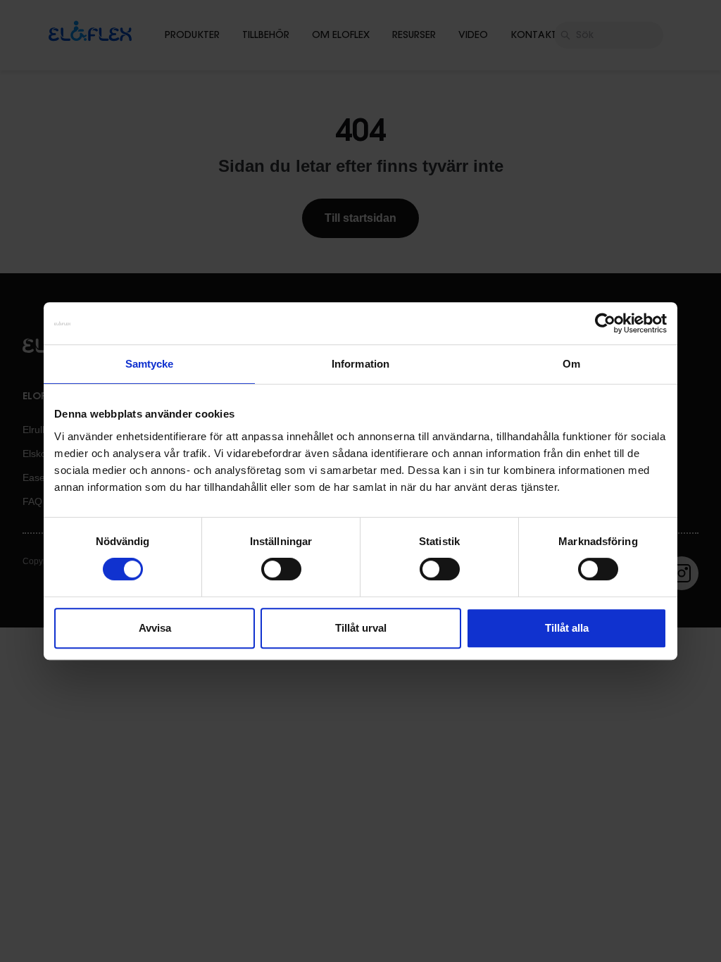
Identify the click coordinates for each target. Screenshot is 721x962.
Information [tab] (360, 364)
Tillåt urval (361, 628)
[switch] (281, 569)
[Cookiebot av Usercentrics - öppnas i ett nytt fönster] (605, 323)
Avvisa (155, 628)
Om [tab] (571, 364)
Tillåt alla (567, 628)
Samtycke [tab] (149, 364)
